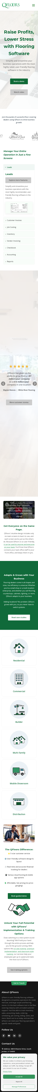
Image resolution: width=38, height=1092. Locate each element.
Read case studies (19, 617)
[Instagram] (20, 1036)
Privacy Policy (7, 1071)
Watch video (19, 92)
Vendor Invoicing (12, 241)
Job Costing (10, 227)
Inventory (10, 234)
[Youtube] (9, 1036)
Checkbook (10, 247)
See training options (19, 970)
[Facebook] (3, 1036)
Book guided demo (19, 896)
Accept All (19, 1077)
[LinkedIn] (14, 1036)
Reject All (19, 1082)
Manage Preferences (19, 1087)
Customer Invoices (13, 220)
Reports (9, 261)
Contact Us (8, 1043)
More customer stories (19, 402)
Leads (8, 167)
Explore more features (18, 180)
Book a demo (19, 81)
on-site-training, (20, 948)
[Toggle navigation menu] (33, 5)
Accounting (10, 254)
